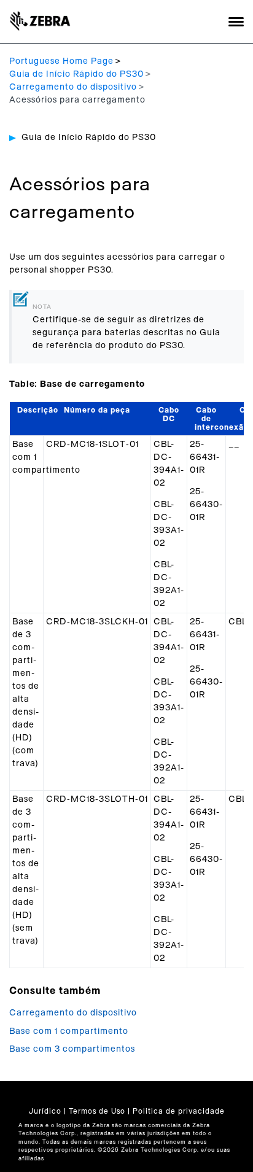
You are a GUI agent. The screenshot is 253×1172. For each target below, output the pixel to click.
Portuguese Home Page (61, 61)
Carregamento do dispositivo (73, 87)
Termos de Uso (97, 1111)
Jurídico (45, 1111)
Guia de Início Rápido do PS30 (76, 74)
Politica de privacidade (179, 1111)
